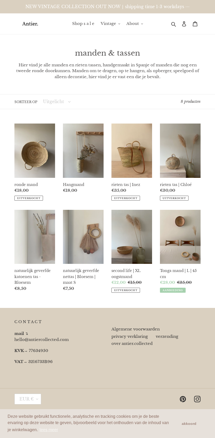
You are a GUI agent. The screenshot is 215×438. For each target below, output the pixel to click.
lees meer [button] (49, 430)
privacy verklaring (129, 336)
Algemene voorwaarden (135, 329)
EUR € (26, 399)
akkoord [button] (189, 423)
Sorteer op (25, 102)
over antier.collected (132, 343)
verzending (167, 336)
